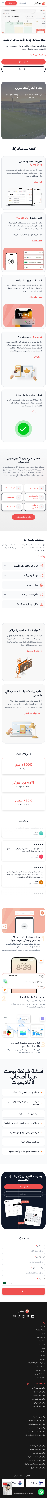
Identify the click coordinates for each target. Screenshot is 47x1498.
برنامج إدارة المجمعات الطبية (36, 1428)
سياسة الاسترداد (40, 1366)
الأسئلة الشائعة (40, 1330)
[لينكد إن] (32, 1316)
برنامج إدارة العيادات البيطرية (36, 1456)
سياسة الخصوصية (39, 1374)
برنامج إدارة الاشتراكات (38, 1388)
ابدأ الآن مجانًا (23, 69)
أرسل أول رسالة (36, 297)
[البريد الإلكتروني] (14, 1316)
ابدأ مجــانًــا (38, 181)
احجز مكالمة (23, 1194)
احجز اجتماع (23, 61)
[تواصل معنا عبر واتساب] (41, 1492)
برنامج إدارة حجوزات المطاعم (36, 1424)
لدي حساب (22, 3)
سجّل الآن (38, 356)
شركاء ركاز (42, 1359)
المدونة (43, 1333)
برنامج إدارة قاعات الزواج (38, 1467)
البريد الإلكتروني (40, 1257)
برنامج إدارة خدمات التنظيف (37, 1420)
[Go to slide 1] (26, 135)
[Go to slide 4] (20, 135)
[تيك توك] (19, 1316)
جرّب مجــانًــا (37, 411)
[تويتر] (28, 1316)
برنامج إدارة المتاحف (39, 1453)
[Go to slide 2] (24, 135)
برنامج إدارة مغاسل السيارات (36, 1417)
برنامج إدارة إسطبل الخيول (37, 1449)
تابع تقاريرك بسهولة (34, 651)
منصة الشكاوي (40, 1370)
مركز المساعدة (41, 1337)
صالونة (43, 1352)
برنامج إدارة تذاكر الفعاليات (37, 1445)
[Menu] (3, 3)
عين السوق (41, 1344)
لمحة (43, 1348)
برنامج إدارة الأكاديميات (38, 1406)
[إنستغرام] (23, 1316)
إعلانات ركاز (42, 1341)
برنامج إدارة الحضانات (38, 1399)
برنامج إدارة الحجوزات (39, 1391)
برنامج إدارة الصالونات (38, 1395)
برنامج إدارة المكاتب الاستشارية (36, 1431)
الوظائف (42, 1355)
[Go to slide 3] (22, 135)
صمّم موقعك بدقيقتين (23, 517)
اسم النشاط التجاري (38, 1268)
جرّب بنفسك (37, 240)
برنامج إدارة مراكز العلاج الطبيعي (36, 1460)
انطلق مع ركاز (24, 1187)
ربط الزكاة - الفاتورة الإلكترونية (36, 1363)
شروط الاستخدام (40, 1377)
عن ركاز (43, 1326)
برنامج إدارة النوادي (39, 1402)
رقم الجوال (41, 1279)
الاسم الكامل (40, 1246)
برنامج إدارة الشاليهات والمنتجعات (35, 1435)
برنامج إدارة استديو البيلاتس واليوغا (35, 1464)
